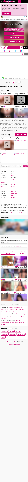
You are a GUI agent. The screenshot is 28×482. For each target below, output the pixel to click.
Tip (25, 48)
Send (26, 54)
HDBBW (12, 331)
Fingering (22, 314)
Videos (15, 17)
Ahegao (10, 316)
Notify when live (14, 29)
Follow (4, 48)
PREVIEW (7, 116)
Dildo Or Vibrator (5, 322)
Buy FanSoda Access (14, 41)
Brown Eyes (14, 193)
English (13, 180)
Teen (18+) (10, 307)
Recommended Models (8, 252)
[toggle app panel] (26, 20)
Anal (10, 311)
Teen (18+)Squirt (21, 334)
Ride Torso (3, 318)
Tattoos (13, 200)
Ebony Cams (18, 246)
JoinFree (20, 1)
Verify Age (6, 13)
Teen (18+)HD (4, 334)
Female (13, 175)
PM (7, 48)
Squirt (20, 320)
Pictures (20, 17)
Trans (2, 189)
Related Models (22, 252)
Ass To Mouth (4, 324)
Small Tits (13, 197)
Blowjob (17, 314)
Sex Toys (15, 316)
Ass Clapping (20, 316)
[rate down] (19, 82)
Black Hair (13, 191)
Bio (11, 17)
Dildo (20, 309)
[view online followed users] (16, 1)
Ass (7, 309)
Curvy (12, 195)
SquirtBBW (12, 334)
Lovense (3, 311)
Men (2, 186)
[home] (9, 1)
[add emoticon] (22, 53)
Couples (13, 186)
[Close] (26, 17)
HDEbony (18, 331)
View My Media (14, 37)
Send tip (14, 33)
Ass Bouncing (4, 316)
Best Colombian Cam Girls (17, 212)
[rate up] (13, 82)
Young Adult (17, 307)
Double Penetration (19, 322)
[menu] (1, 1)
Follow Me (25, 166)
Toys (23, 309)
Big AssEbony (4, 331)
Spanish (3, 182)
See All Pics (20, 135)
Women (13, 184)
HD (21, 307)
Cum (7, 311)
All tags (3, 337)
